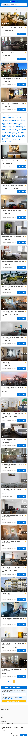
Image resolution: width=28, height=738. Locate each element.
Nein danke (15, 735)
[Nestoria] (14, 1)
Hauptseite (2, 9)
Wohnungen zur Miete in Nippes (15, 124)
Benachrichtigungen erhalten (14, 701)
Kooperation (3, 713)
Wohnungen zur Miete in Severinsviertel (12, 121)
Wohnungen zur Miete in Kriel (18, 127)
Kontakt (2, 717)
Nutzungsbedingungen (21, 697)
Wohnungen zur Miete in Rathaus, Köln (9, 119)
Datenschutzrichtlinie (9, 698)
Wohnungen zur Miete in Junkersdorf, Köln (10, 115)
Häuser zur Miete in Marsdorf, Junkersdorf (10, 139)
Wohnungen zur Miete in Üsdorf (8, 136)
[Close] (26, 726)
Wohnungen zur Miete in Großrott (13, 132)
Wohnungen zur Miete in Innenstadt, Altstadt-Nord (12, 117)
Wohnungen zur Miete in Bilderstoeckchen (10, 129)
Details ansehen (22, 33)
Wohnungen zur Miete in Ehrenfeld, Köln (10, 126)
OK (23, 735)
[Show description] (25, 28)
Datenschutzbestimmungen (7, 723)
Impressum (3, 721)
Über (2, 715)
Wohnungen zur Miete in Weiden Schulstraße (16, 135)
